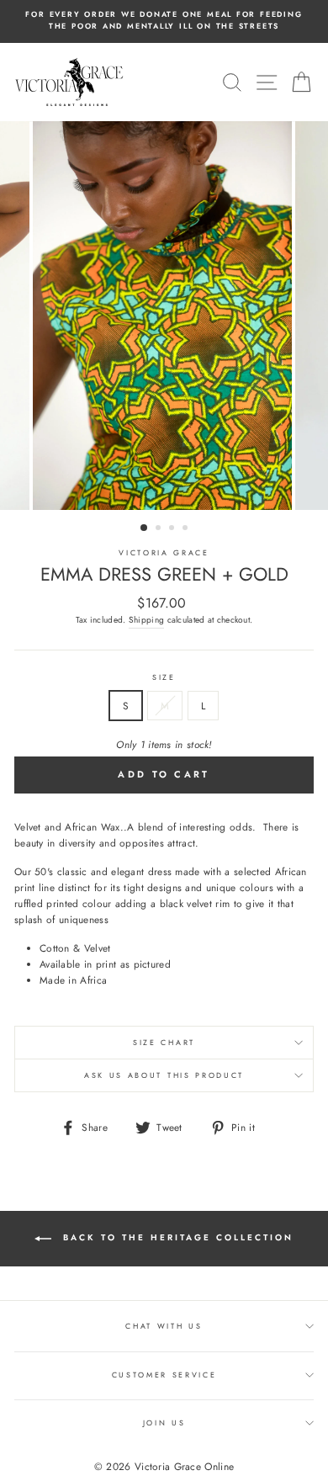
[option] (164, 20)
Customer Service (164, 1374)
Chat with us (163, 1325)
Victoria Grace (164, 552)
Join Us (164, 1422)
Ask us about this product (164, 1075)
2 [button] (160, 529)
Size (164, 676)
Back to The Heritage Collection (176, 1238)
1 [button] (144, 528)
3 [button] (173, 529)
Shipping (146, 619)
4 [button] (187, 529)
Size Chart (164, 1042)
